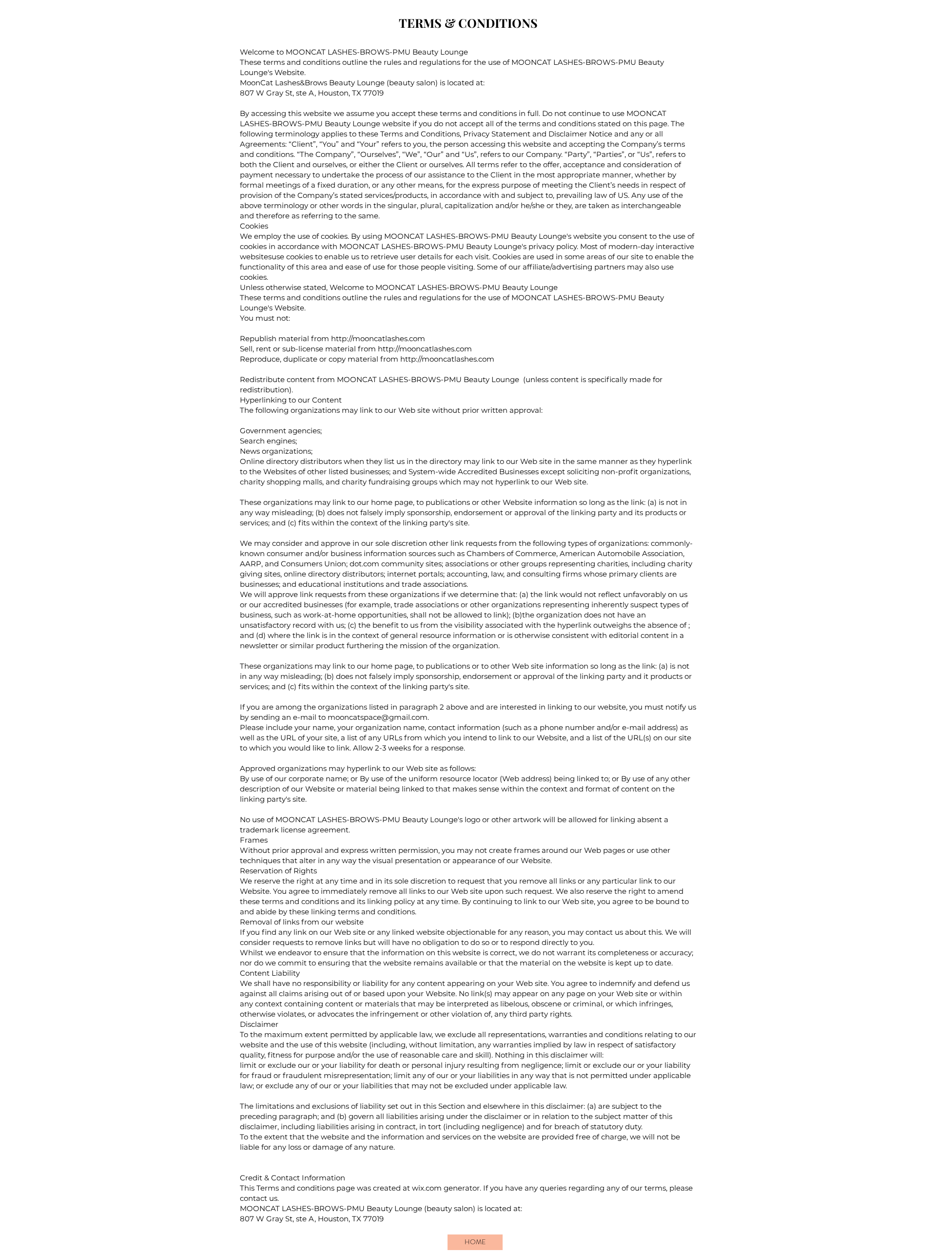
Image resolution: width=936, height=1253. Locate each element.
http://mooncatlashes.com (378, 338)
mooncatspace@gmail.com (378, 717)
